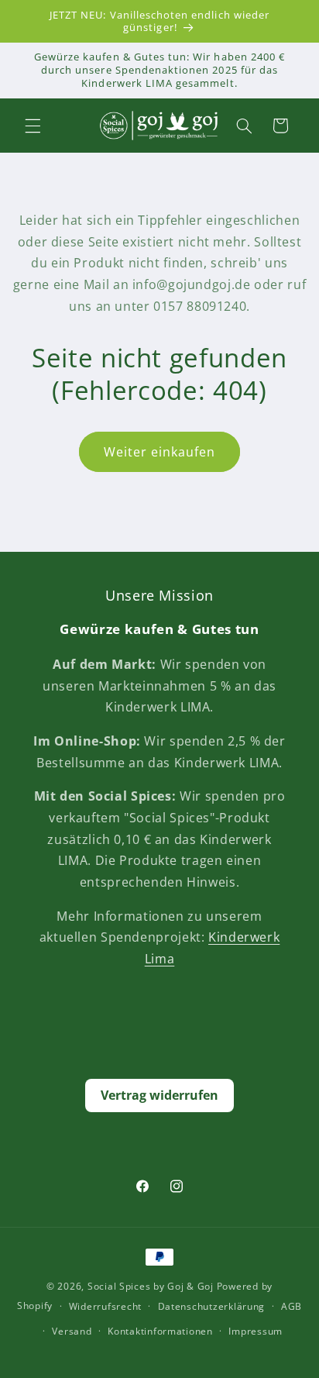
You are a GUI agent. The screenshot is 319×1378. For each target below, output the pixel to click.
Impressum (255, 1331)
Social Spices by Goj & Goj (150, 1286)
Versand (71, 1331)
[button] (32, 125)
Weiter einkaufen (160, 451)
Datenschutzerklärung (212, 1306)
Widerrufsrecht (105, 1306)
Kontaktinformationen (160, 1331)
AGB (291, 1306)
